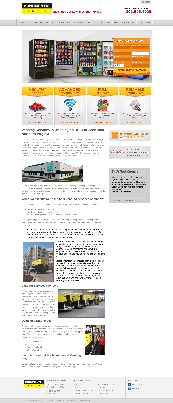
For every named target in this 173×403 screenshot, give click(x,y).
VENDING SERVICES (82, 393)
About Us (23, 22)
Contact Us (144, 22)
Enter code (137, 63)
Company (118, 57)
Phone (117, 51)
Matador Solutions (83, 400)
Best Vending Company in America (50, 156)
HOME (76, 384)
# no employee (138, 57)
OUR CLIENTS (103, 387)
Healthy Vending (40, 22)
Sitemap (59, 400)
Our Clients (104, 22)
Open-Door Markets (124, 22)
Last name (136, 45)
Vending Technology (84, 22)
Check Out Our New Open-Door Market (77, 12)
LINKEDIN (136, 388)
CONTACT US (103, 393)
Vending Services (61, 22)
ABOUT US (77, 387)
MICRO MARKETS (105, 390)
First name (119, 45)
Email (134, 51)
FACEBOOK (137, 384)
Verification (119, 63)
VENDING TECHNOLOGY (108, 384)
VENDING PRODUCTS (82, 390)
